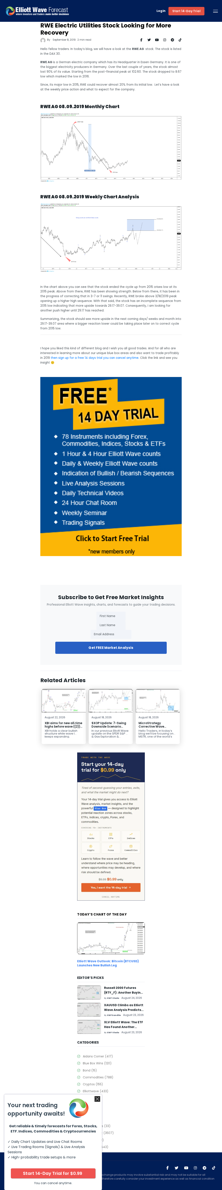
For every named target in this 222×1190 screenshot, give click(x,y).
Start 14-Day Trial (186, 11)
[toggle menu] (215, 11)
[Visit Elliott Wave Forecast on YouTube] (186, 1168)
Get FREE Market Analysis (110, 647)
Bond (90, 1070)
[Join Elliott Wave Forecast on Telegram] (204, 1168)
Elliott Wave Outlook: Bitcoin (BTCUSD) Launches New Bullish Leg (108, 963)
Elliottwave (95, 1091)
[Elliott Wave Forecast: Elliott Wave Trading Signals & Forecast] (37, 11)
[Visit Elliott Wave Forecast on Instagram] (195, 1168)
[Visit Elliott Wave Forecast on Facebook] (167, 1168)
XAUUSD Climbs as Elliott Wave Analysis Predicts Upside (123, 1010)
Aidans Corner (98, 1056)
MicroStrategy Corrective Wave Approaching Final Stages (153, 728)
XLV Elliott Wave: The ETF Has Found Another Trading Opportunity (123, 1027)
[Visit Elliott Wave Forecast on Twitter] (176, 1168)
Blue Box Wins (97, 1063)
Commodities (98, 1077)
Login (161, 11)
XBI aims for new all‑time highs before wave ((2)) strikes (63, 726)
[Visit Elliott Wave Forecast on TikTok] (213, 1168)
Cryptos (93, 1084)
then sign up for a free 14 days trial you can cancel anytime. (95, 358)
